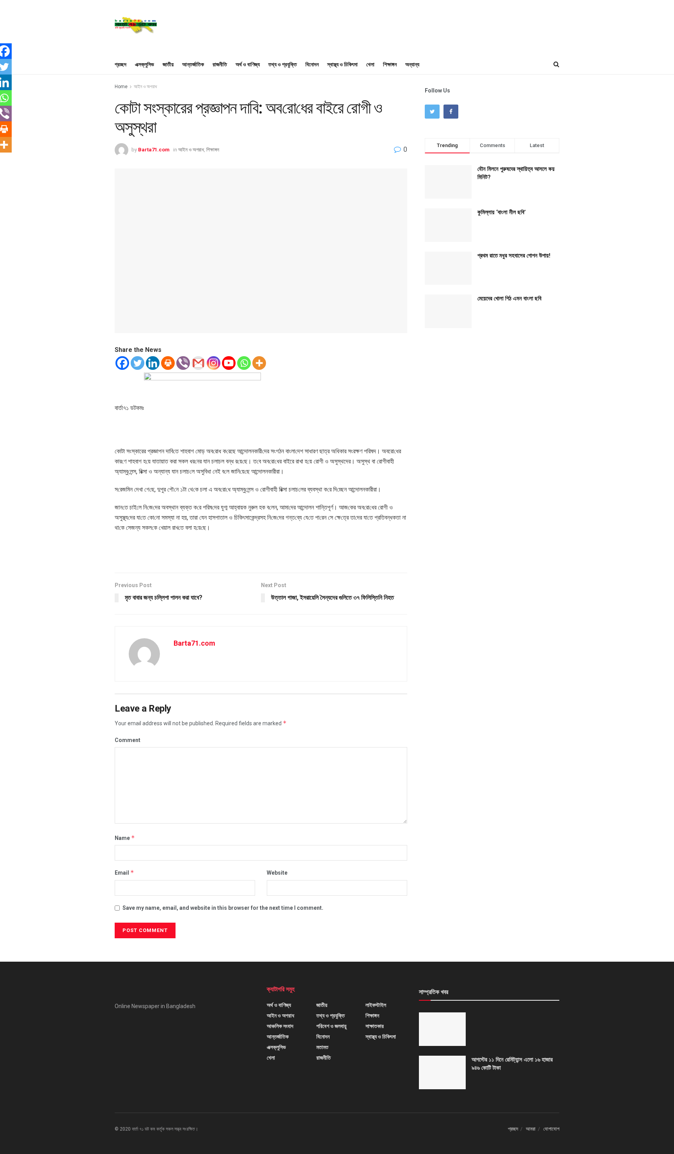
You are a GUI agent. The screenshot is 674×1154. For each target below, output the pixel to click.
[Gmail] (198, 363)
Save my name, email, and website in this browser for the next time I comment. (222, 908)
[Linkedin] (153, 363)
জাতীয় (168, 64)
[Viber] (183, 363)
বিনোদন (312, 64)
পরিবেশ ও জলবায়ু (331, 1026)
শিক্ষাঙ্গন (390, 64)
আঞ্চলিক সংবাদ (280, 1026)
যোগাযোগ (551, 1129)
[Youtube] (229, 363)
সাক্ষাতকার (374, 1026)
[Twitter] (137, 363)
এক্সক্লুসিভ (144, 64)
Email (124, 872)
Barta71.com (154, 150)
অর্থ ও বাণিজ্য (248, 64)
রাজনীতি (220, 64)
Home (121, 86)
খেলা (370, 64)
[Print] (168, 363)
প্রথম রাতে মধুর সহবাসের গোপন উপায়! (513, 255)
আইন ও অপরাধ (145, 86)
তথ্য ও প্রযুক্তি (282, 64)
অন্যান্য (412, 64)
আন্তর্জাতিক (193, 64)
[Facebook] (122, 363)
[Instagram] (213, 363)
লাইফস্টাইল (375, 1005)
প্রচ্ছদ (120, 64)
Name (125, 838)
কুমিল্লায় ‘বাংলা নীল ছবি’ (501, 212)
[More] (259, 363)
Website (277, 873)
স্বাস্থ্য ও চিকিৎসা (342, 64)
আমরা (531, 1129)
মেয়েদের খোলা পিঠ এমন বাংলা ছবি (509, 298)
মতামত (322, 1047)
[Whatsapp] (244, 363)
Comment (127, 740)
